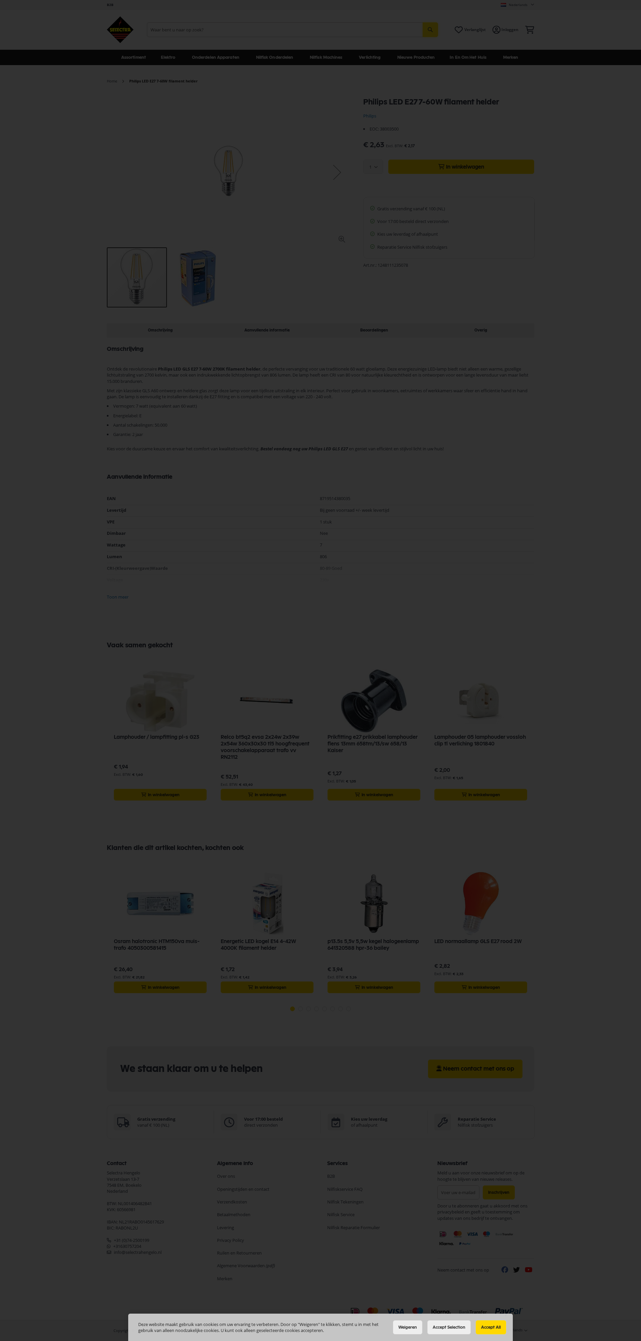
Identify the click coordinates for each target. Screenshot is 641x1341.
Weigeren (407, 1327)
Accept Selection (449, 1327)
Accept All (491, 1327)
